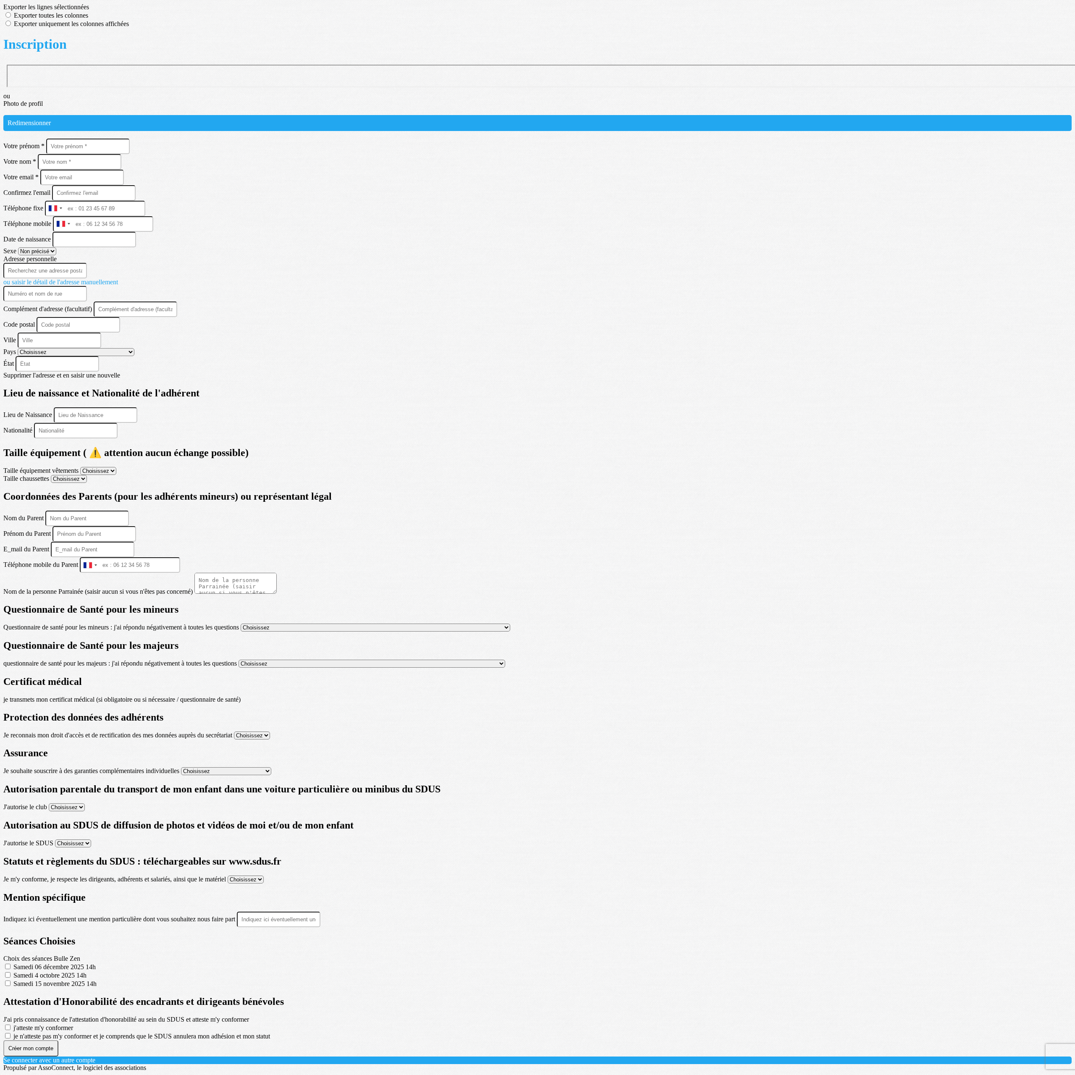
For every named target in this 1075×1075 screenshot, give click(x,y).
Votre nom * (20, 161)
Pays (10, 351)
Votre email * (21, 177)
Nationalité (18, 430)
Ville (10, 339)
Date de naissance (27, 239)
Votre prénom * (24, 145)
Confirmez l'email (26, 192)
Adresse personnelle (30, 258)
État (9, 363)
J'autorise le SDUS (29, 843)
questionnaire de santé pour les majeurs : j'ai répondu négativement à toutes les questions (121, 663)
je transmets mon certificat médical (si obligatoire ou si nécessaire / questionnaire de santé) (122, 699)
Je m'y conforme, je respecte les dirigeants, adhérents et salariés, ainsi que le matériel (115, 879)
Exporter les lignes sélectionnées (46, 6)
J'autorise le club (26, 806)
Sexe (10, 250)
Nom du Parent (24, 518)
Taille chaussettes (27, 478)
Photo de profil (23, 103)
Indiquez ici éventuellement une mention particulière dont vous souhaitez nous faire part (120, 919)
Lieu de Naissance (28, 414)
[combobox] (55, 208)
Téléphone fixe (24, 208)
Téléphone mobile (28, 223)
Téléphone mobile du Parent (41, 564)
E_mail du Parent (27, 549)
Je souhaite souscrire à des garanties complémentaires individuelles (92, 770)
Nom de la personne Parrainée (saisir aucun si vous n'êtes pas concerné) (98, 591)
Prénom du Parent (27, 533)
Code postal (19, 324)
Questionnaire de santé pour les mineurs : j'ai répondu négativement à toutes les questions (122, 627)
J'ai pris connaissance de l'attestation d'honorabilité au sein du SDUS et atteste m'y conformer (126, 1019)
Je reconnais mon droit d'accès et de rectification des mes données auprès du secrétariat (118, 735)
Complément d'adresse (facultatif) (48, 308)
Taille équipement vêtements (41, 470)
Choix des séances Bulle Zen (41, 958)
